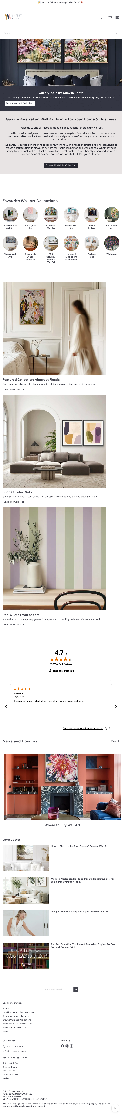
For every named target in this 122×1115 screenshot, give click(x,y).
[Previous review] (6, 707)
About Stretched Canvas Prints (17, 1023)
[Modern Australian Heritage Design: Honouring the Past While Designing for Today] (26, 890)
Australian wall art (49, 151)
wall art (64, 154)
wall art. (98, 127)
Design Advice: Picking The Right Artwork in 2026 (80, 911)
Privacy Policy (9, 1070)
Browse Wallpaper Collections (17, 1019)
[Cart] (110, 17)
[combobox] (61, 33)
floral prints (67, 151)
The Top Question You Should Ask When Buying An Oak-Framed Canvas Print (84, 945)
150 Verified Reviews (61, 664)
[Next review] (115, 707)
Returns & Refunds (11, 1063)
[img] (61, 659)
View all (115, 741)
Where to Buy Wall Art (62, 825)
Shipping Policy (10, 1067)
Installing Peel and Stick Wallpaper (19, 1012)
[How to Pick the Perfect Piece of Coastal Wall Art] (26, 858)
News (5, 1031)
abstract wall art (27, 151)
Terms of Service (10, 1074)
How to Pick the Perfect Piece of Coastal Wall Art (79, 846)
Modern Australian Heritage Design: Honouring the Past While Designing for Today (83, 880)
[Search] (116, 33)
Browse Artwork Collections (16, 1016)
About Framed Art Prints (14, 1027)
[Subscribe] (75, 989)
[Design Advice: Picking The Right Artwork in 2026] (26, 923)
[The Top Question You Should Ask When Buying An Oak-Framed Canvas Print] (26, 956)
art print (37, 144)
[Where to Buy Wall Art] (62, 787)
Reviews (6, 1078)
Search (6, 1008)
